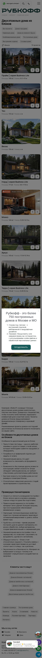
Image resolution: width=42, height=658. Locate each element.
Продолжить (21, 347)
